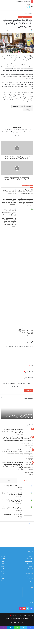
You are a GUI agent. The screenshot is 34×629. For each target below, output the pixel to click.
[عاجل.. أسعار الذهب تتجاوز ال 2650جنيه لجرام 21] (28, 517)
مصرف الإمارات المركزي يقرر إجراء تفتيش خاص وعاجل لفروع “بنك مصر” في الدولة (9, 200)
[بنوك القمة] (27, 6)
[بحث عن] (32, 7)
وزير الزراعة (27, 110)
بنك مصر (15, 106)
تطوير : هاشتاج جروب (5, 616)
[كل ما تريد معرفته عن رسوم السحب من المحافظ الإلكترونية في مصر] (28, 495)
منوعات (30, 581)
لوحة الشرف (29, 576)
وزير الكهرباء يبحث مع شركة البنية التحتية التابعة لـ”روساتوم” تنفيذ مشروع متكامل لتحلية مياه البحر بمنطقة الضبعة (12, 451)
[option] (17, 410)
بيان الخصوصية (16, 618)
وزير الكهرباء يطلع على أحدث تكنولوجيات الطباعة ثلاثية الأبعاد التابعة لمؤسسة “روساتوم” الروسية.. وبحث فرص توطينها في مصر (12, 465)
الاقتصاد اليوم (25, 17)
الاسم (31, 366)
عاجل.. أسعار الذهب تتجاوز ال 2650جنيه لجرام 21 (12, 515)
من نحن (22, 618)
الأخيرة (8, 481)
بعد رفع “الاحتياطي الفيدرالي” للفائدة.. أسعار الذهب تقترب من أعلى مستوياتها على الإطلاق (12, 508)
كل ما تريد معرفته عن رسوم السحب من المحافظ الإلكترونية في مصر (12, 494)
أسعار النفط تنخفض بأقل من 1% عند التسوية (13, 487)
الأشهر (25, 481)
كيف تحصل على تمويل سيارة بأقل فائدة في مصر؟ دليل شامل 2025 (12, 501)
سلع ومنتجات (29, 573)
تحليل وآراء (29, 564)
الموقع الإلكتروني (28, 378)
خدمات (30, 571)
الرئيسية (29, 13)
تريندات (19, 17)
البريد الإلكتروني (28, 372)
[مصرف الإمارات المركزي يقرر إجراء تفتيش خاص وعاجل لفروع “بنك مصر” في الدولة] (8, 193)
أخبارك (25, 13)
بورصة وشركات (28, 561)
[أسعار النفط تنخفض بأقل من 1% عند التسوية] (28, 488)
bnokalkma (28, 30)
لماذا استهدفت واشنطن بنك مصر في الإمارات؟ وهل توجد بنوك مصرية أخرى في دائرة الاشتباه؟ (25, 331)
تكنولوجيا (30, 568)
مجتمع (30, 578)
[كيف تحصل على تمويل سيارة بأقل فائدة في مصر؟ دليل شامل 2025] (28, 502)
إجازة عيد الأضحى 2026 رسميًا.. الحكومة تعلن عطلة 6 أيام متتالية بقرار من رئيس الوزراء (17, 417)
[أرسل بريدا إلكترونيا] (24, 30)
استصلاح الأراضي (25, 106)
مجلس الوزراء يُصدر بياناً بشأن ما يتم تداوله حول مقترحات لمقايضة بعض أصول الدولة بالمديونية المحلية (25, 201)
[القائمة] (2, 7)
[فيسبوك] (18, 135)
